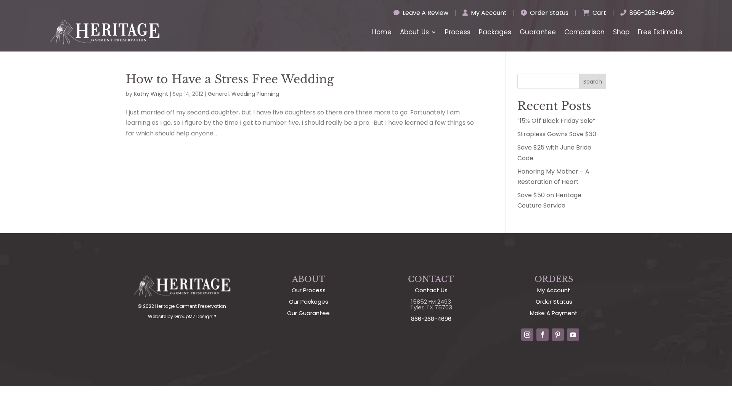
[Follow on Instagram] (527, 334)
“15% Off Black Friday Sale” (556, 120)
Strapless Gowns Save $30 (556, 134)
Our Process (309, 290)
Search (592, 81)
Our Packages (308, 302)
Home (382, 32)
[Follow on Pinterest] (558, 334)
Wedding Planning (255, 94)
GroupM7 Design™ (195, 316)
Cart (598, 12)
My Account (488, 12)
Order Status (548, 12)
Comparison (584, 32)
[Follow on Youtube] (573, 334)
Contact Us (431, 290)
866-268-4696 (651, 12)
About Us (414, 32)
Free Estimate (660, 32)
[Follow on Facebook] (542, 334)
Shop (621, 32)
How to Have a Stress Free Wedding (230, 79)
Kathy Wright (151, 94)
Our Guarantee (308, 313)
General (218, 94)
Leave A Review (424, 12)
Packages (495, 32)
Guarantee (538, 32)
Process (457, 32)
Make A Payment (554, 313)
